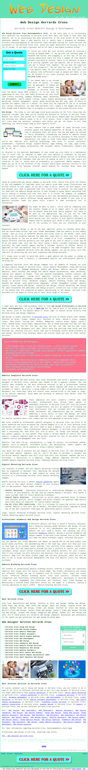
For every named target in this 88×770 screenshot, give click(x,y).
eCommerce (43, 533)
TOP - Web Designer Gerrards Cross (17, 736)
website (5, 38)
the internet (36, 43)
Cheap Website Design (30, 720)
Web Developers (29, 710)
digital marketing (44, 482)
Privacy (85, 753)
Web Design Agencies (51, 720)
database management (18, 697)
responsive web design (46, 285)
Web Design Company (34, 713)
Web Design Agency (20, 717)
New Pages (10, 753)
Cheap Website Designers (50, 722)
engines (76, 161)
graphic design (46, 704)
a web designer (61, 690)
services (64, 292)
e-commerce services (65, 695)
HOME (56, 17)
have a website (20, 108)
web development (53, 697)
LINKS (62, 17)
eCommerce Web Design (71, 720)
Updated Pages (18, 753)
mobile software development (43, 700)
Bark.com (40, 308)
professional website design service (57, 157)
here (58, 617)
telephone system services (54, 702)
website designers (75, 218)
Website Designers (64, 710)
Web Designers (38, 715)
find (9, 603)
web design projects (45, 288)
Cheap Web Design (53, 713)
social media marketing (75, 693)
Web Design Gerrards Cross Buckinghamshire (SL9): (25, 33)
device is (81, 245)
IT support (78, 704)
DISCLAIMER (81, 17)
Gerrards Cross (34, 77)
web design (35, 265)
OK (84, 769)
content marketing (28, 695)
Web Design (7, 112)
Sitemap (3, 753)
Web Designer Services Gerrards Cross (26, 622)
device (14, 238)
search (53, 164)
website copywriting (11, 704)
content (25, 245)
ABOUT (67, 17)
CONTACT (73, 17)
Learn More (76, 769)
